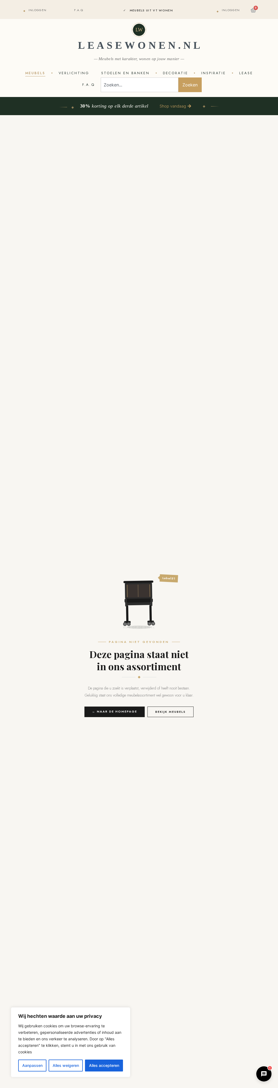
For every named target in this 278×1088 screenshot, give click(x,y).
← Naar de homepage (114, 711)
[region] (70, 1042)
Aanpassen (32, 1065)
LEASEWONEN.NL (140, 45)
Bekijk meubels (170, 712)
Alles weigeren (66, 1065)
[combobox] (139, 84)
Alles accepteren (104, 1065)
